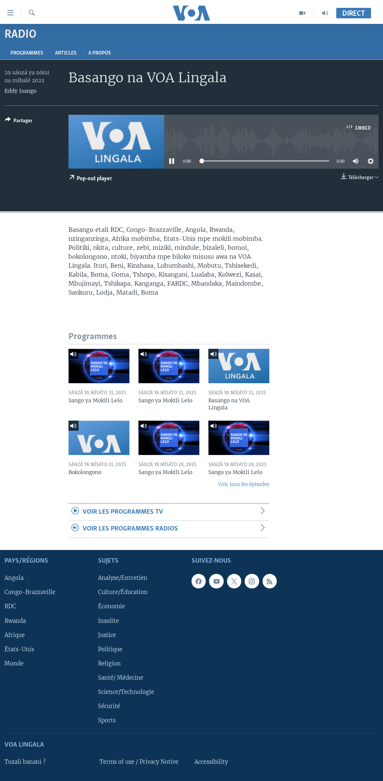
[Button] (19, 122)
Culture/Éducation (123, 592)
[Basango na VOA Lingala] (238, 366)
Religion (109, 663)
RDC (10, 606)
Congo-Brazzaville (29, 592)
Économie (111, 606)
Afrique (14, 634)
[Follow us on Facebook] (199, 581)
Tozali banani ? (25, 762)
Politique (110, 649)
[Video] (302, 13)
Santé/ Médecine (120, 677)
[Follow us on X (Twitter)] (234, 581)
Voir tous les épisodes (243, 484)
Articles (65, 53)
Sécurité (109, 706)
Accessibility (211, 762)
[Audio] (325, 13)
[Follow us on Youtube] (216, 581)
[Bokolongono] (98, 438)
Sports (107, 720)
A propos (99, 53)
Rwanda (15, 620)
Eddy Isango (20, 90)
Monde (14, 663)
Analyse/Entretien (122, 578)
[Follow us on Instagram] (252, 581)
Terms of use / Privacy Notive (138, 762)
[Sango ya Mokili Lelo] (98, 366)
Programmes (26, 53)
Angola (14, 578)
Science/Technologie (126, 691)
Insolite (108, 620)
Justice (107, 634)
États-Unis (19, 649)
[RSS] (270, 581)
